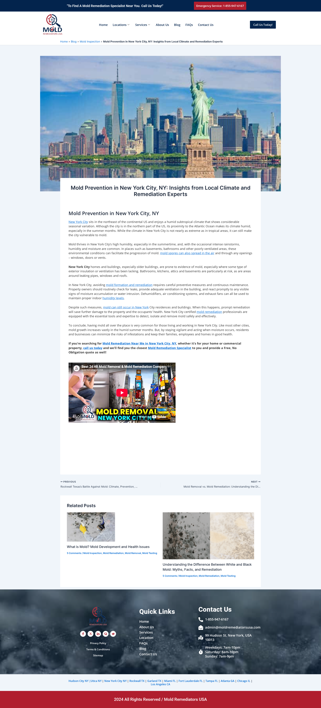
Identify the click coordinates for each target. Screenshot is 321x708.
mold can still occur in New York (126, 307)
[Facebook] (83, 634)
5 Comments (74, 553)
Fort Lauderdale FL (191, 681)
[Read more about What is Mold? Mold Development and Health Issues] (91, 526)
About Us (162, 25)
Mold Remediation (113, 553)
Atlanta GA (227, 681)
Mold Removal (133, 553)
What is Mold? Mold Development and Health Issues (108, 547)
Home (103, 25)
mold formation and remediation (129, 285)
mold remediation (209, 312)
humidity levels (113, 298)
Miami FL (170, 681)
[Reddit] (113, 634)
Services (141, 25)
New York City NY (115, 681)
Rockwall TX (136, 681)
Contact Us (205, 25)
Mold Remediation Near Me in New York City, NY (139, 343)
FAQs (189, 25)
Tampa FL (211, 681)
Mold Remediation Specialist (169, 348)
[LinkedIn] (98, 634)
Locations (120, 25)
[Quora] (106, 634)
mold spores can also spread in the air (187, 253)
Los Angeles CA (160, 684)
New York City (78, 222)
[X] (90, 634)
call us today (92, 348)
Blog (177, 25)
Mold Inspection (90, 41)
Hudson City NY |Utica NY (85, 681)
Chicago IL (243, 681)
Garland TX (154, 681)
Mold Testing (149, 553)
